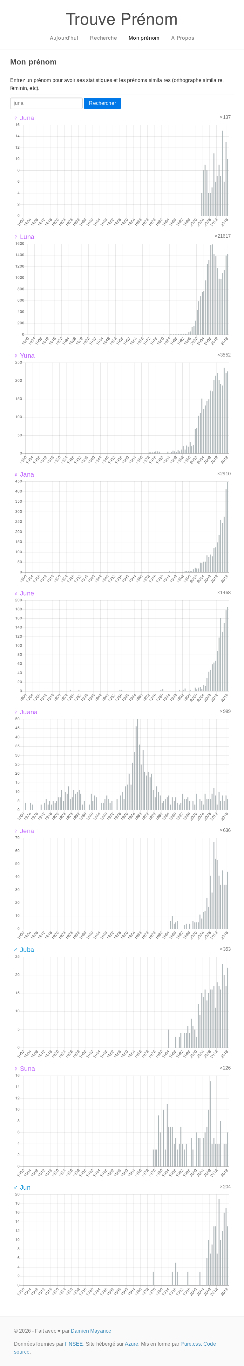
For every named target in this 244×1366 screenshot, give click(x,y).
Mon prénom (144, 37)
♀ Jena (23, 830)
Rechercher (102, 103)
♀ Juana (25, 712)
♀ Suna (24, 1068)
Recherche (103, 37)
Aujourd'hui (64, 37)
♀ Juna (23, 117)
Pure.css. (191, 1344)
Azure (132, 1344)
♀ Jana (23, 474)
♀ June (23, 593)
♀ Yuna (24, 355)
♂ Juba (23, 949)
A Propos (182, 37)
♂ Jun (21, 1187)
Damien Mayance (91, 1331)
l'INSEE (74, 1344)
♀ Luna (23, 236)
